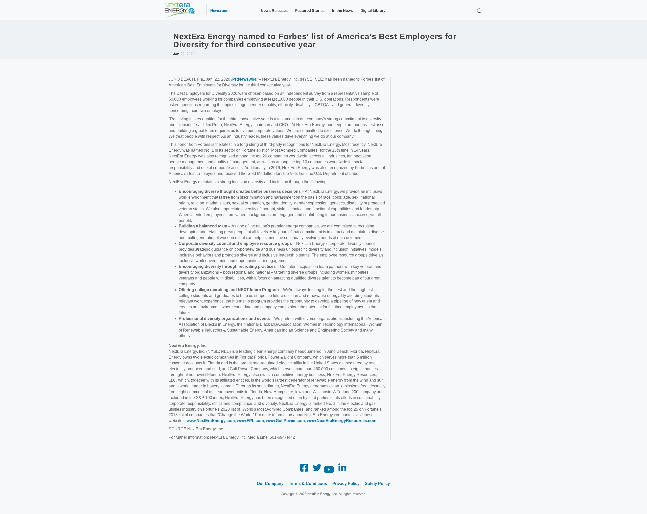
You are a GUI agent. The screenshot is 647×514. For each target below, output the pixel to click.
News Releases (274, 10)
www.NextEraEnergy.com (211, 420)
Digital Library (372, 10)
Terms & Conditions (308, 483)
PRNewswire (244, 79)
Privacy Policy (346, 483)
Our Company (270, 483)
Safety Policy (377, 483)
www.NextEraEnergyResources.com (341, 420)
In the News (342, 10)
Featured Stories (310, 10)
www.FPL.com (250, 420)
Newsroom (219, 10)
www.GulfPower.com (285, 420)
